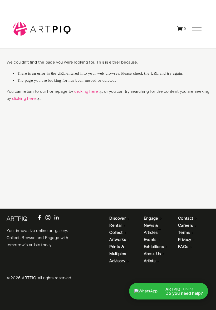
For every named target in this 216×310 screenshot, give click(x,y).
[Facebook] (39, 217)
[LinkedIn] (56, 217)
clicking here (86, 92)
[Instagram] (48, 217)
